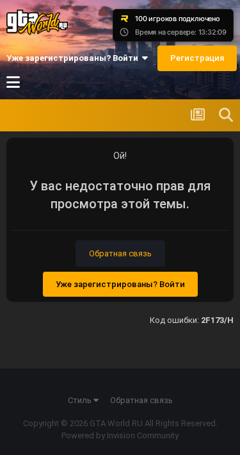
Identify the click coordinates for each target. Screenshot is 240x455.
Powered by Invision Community (120, 435)
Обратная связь (120, 253)
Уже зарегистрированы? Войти (74, 58)
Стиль (80, 400)
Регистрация (197, 58)
